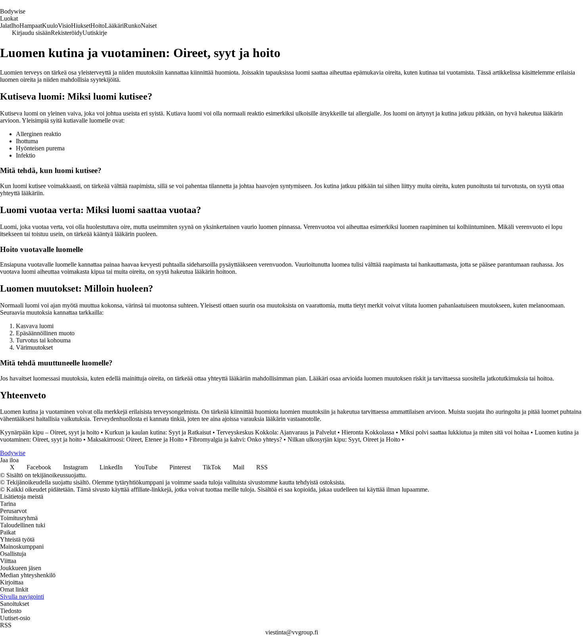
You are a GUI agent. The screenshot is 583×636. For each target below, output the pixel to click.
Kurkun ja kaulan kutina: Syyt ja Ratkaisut (158, 432)
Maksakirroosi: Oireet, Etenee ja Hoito (135, 439)
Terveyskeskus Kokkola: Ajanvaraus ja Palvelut (276, 432)
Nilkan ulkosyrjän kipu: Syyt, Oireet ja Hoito (344, 439)
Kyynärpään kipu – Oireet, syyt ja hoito (49, 432)
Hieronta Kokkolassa (367, 432)
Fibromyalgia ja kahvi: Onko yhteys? (235, 439)
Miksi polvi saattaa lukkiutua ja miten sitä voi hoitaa (464, 432)
